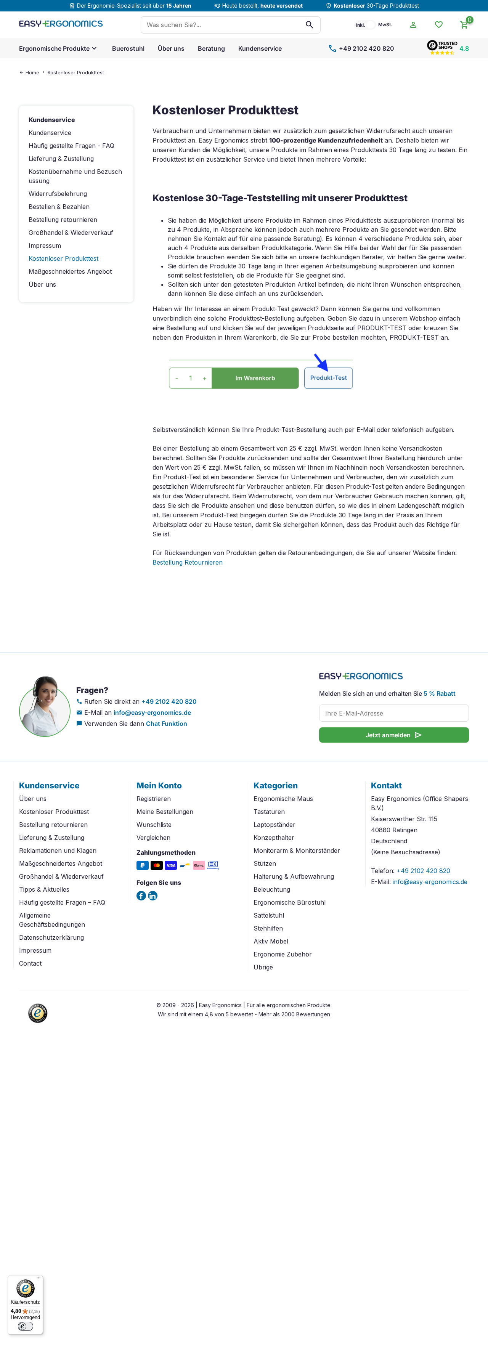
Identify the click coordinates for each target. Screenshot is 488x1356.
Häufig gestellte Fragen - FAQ (71, 145)
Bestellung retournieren (63, 219)
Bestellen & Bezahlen (59, 206)
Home (32, 72)
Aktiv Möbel (271, 941)
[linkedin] (152, 895)
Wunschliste (154, 824)
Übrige (263, 967)
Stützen (265, 863)
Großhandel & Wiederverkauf (71, 232)
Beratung (211, 48)
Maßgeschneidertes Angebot (70, 271)
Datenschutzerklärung (51, 937)
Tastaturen (269, 811)
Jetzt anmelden (394, 735)
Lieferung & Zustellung (61, 158)
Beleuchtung (272, 889)
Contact (30, 963)
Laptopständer (274, 824)
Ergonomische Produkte (54, 48)
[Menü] (38, 1279)
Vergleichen (153, 837)
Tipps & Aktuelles (44, 889)
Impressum (45, 245)
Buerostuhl (128, 48)
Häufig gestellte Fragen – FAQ (62, 902)
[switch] (25, 1326)
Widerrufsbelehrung (58, 193)
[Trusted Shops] (38, 1024)
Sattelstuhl (269, 915)
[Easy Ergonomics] (61, 24)
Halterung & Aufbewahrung (294, 876)
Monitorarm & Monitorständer (297, 850)
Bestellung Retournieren (187, 562)
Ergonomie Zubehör (283, 954)
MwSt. (385, 24)
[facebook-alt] (141, 895)
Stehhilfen (268, 928)
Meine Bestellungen (164, 811)
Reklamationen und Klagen (57, 850)
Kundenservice (260, 48)
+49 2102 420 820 (361, 48)
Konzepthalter (274, 837)
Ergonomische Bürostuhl (290, 902)
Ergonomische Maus (283, 798)
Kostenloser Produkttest (54, 811)
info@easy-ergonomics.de (152, 712)
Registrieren (153, 798)
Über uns (171, 48)
